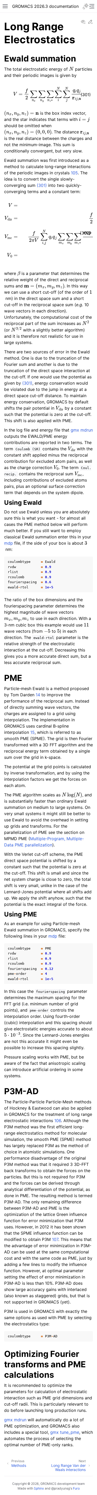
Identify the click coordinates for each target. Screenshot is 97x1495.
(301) (42, 185)
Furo (76, 1488)
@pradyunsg (60, 1488)
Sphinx (39, 1488)
